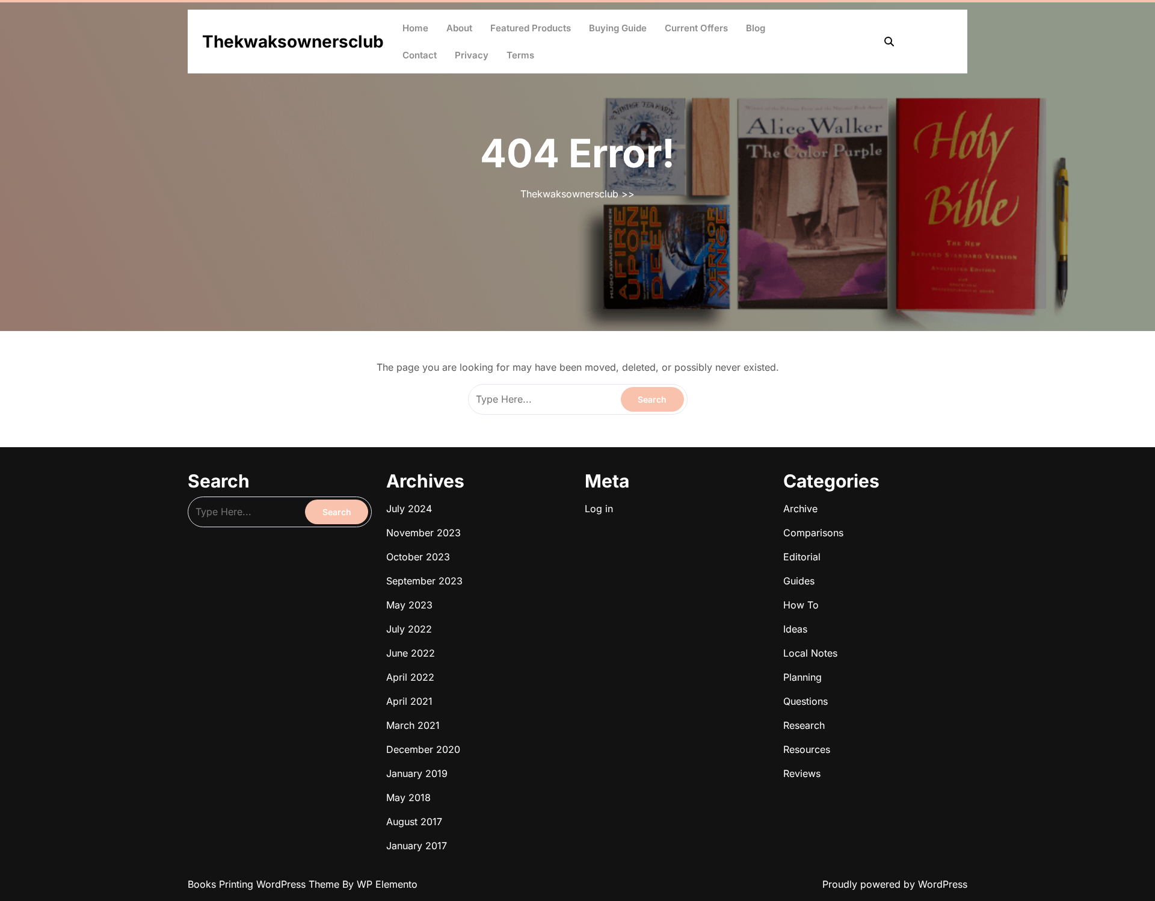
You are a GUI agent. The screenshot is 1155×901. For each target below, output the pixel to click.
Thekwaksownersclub (293, 41)
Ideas (795, 629)
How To (801, 605)
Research (804, 725)
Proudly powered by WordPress (894, 884)
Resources (806, 749)
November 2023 (423, 533)
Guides (799, 581)
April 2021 (409, 701)
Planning (802, 677)
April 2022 (410, 677)
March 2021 (413, 725)
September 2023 (424, 581)
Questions (805, 701)
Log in (599, 509)
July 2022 (409, 629)
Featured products (530, 28)
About (459, 28)
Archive (800, 509)
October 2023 (418, 557)
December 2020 (423, 749)
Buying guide (618, 28)
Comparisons (813, 533)
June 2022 (410, 653)
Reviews (802, 773)
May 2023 (409, 605)
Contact (419, 55)
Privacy (471, 55)
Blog (755, 28)
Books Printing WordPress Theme (265, 884)
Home (415, 28)
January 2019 (417, 773)
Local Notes (810, 653)
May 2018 (408, 797)
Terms (520, 55)
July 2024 (409, 509)
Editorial (802, 557)
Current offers (696, 28)
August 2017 (414, 822)
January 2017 (416, 846)
